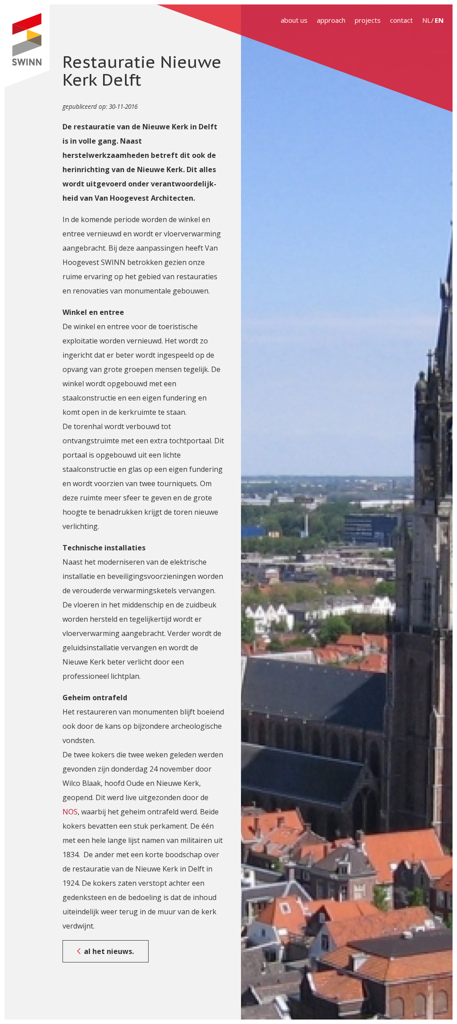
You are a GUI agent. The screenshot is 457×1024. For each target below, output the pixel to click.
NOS (70, 812)
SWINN (27, 45)
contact (401, 20)
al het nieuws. (109, 951)
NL (426, 20)
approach (331, 20)
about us (294, 20)
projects (368, 20)
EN (439, 20)
